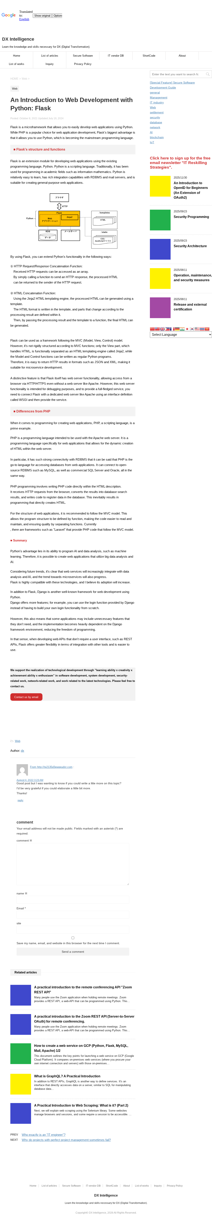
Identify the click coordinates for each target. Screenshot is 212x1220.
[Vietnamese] (207, 328)
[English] (162, 328)
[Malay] (197, 328)
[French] (172, 328)
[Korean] (192, 328)
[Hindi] (182, 328)
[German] (177, 328)
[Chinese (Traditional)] (157, 328)
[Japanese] (187, 328)
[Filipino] (167, 328)
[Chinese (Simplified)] (152, 328)
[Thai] (202, 328)
